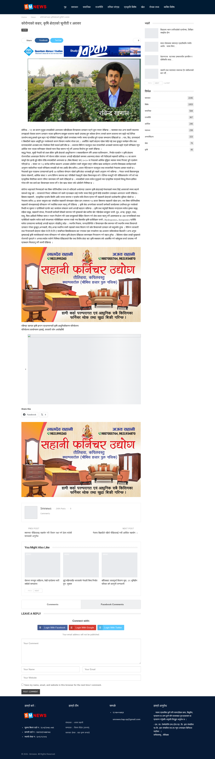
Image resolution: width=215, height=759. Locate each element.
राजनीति (99, 7)
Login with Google (85, 627)
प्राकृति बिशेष (130, 7)
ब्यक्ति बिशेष (169, 7)
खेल (143, 7)
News (24, 30)
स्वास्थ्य (147, 130)
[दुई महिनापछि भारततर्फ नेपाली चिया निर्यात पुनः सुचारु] (81, 565)
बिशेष (146, 104)
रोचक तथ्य (154, 7)
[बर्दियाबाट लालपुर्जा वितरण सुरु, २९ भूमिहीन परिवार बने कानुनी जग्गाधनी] (119, 565)
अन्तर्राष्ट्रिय (149, 137)
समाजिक (87, 7)
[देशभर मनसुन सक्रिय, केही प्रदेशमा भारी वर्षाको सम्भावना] (42, 565)
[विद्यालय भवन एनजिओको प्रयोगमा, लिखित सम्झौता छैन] (151, 33)
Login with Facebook (54, 627)
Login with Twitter (113, 627)
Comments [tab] (52, 604)
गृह (65, 7)
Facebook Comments (112, 604)
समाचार (74, 7)
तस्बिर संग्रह (113, 7)
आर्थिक (147, 124)
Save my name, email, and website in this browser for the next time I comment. (63, 685)
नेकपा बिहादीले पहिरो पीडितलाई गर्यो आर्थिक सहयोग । (115, 532)
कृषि (146, 149)
